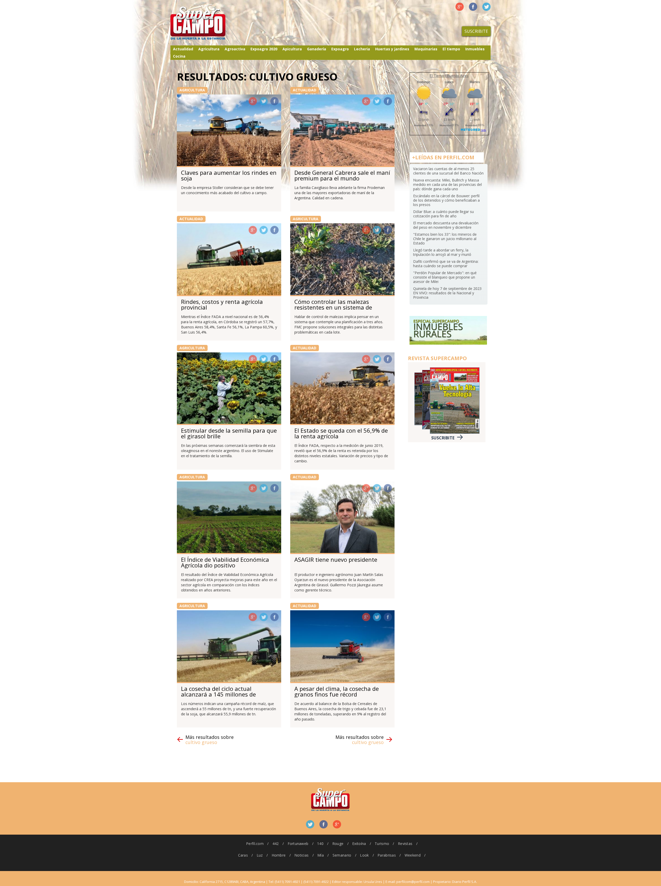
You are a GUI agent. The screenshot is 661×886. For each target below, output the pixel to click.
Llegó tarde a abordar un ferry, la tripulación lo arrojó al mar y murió (442, 252)
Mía (320, 855)
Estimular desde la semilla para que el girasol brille (229, 433)
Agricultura (208, 48)
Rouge (337, 843)
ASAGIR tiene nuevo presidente (335, 559)
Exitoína (359, 843)
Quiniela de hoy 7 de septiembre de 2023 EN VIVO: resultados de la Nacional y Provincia (447, 293)
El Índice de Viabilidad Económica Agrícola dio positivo (225, 562)
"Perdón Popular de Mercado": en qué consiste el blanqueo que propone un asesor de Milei (445, 277)
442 (275, 843)
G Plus (459, 7)
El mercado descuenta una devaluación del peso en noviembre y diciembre (445, 225)
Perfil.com (255, 843)
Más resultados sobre (209, 739)
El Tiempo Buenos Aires (449, 76)
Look (364, 855)
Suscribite (476, 31)
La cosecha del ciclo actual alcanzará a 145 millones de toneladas (218, 694)
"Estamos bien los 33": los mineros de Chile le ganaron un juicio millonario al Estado (445, 239)
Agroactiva (235, 48)
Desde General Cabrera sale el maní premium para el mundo (342, 175)
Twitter (486, 7)
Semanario (342, 855)
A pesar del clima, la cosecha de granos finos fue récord (336, 691)
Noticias (301, 855)
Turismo (382, 843)
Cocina (179, 56)
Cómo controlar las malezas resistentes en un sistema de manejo (333, 307)
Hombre (279, 855)
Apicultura (292, 48)
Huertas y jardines (392, 48)
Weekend (413, 855)
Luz (260, 855)
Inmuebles (475, 48)
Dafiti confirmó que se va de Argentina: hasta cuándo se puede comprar (445, 263)
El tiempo (451, 48)
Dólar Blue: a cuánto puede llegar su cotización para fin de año (443, 213)
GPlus (253, 101)
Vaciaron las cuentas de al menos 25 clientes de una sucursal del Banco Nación (448, 171)
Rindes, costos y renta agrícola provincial (222, 304)
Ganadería (316, 48)
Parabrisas (386, 855)
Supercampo (208, 23)
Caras (243, 855)
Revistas (405, 843)
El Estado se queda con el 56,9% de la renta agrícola (341, 433)
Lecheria (362, 48)
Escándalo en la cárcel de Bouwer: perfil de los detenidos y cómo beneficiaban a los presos (446, 200)
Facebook (473, 7)
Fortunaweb (298, 843)
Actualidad (183, 48)
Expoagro (340, 48)
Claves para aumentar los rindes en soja (229, 175)
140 (320, 843)
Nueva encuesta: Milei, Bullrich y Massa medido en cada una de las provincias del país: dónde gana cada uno (447, 184)
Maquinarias (425, 48)
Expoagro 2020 (263, 48)
